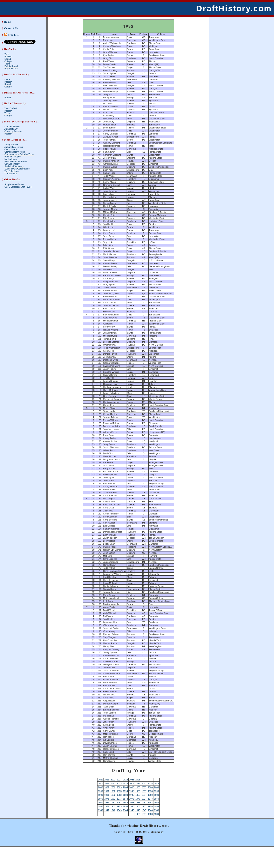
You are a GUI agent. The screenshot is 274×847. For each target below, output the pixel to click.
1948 (150, 810)
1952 (113, 806)
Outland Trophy (12, 164)
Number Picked (11, 126)
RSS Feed (13, 35)
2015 (131, 783)
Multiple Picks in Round (15, 161)
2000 (100, 787)
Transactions (10, 173)
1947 (144, 810)
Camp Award (10, 149)
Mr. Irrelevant (10, 159)
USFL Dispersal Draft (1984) (18, 187)
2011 (106, 783)
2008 (150, 787)
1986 (137, 795)
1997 (144, 791)
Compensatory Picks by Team (19, 154)
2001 (106, 787)
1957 (144, 806)
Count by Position (12, 131)
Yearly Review (11, 144)
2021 (106, 779)
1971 (106, 799)
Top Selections (11, 171)
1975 (131, 799)
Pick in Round (11, 66)
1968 (150, 802)
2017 (144, 783)
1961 (106, 802)
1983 (119, 795)
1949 (156, 810)
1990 (100, 791)
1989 (156, 795)
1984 (125, 795)
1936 (137, 814)
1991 (106, 791)
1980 (100, 795)
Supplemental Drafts (14, 184)
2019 (156, 783)
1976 (137, 799)
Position (8, 56)
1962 (113, 802)
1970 (100, 799)
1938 (150, 814)
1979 (156, 799)
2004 (125, 787)
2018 (150, 783)
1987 (144, 795)
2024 (125, 779)
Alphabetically (11, 129)
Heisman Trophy (12, 156)
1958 (150, 806)
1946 (137, 810)
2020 (100, 779)
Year (6, 54)
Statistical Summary (14, 166)
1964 (125, 802)
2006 (137, 787)
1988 (150, 795)
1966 (137, 802)
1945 (131, 810)
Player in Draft (11, 68)
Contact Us (11, 28)
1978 (150, 799)
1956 (137, 806)
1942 (113, 810)
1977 (144, 799)
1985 (131, 795)
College (8, 61)
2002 (113, 787)
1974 (125, 799)
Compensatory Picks (14, 152)
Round (7, 59)
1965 (131, 802)
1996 (137, 791)
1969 (156, 802)
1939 (156, 814)
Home (7, 22)
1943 (119, 810)
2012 (113, 783)
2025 (131, 779)
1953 (119, 806)
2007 (144, 787)
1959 (156, 806)
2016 (137, 783)
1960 (100, 802)
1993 (119, 791)
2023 (119, 779)
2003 (119, 787)
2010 (100, 783)
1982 (113, 795)
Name (7, 79)
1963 (119, 802)
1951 (106, 806)
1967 (144, 802)
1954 (125, 806)
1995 (131, 791)
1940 (100, 810)
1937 (144, 814)
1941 (106, 810)
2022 (113, 779)
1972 (113, 799)
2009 (156, 787)
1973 (119, 799)
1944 (125, 810)
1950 (100, 806)
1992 (113, 791)
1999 (156, 791)
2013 (119, 783)
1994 (125, 791)
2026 (137, 779)
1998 (150, 791)
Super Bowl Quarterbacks (17, 168)
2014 (125, 783)
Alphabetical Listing (13, 147)
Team (7, 64)
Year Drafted (10, 108)
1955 (131, 806)
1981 (106, 795)
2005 (131, 787)
